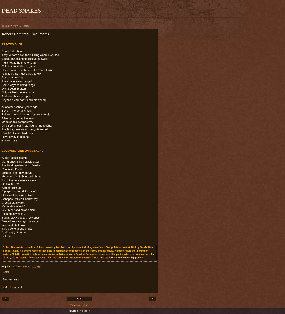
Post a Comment (12, 287)
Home (79, 298)
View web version (79, 305)
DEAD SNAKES (21, 10)
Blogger (85, 310)
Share (6, 272)
